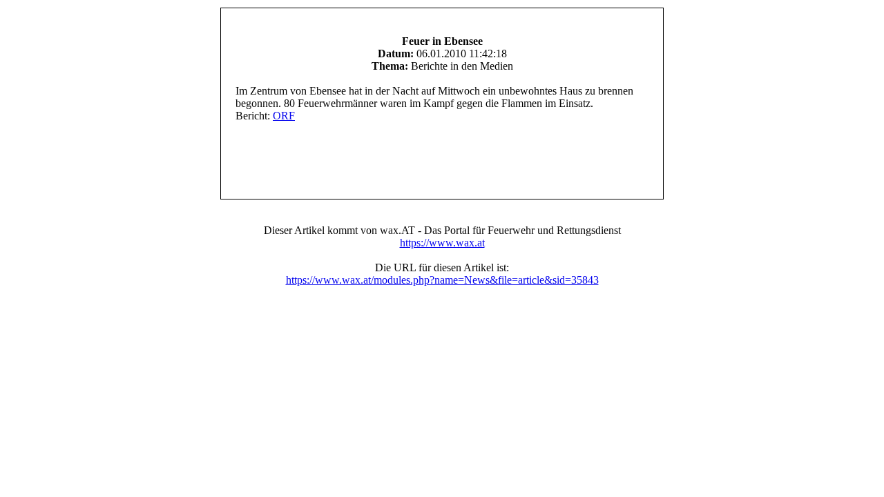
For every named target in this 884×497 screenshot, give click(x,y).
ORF (284, 115)
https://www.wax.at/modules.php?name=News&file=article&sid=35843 (442, 280)
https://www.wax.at (442, 242)
